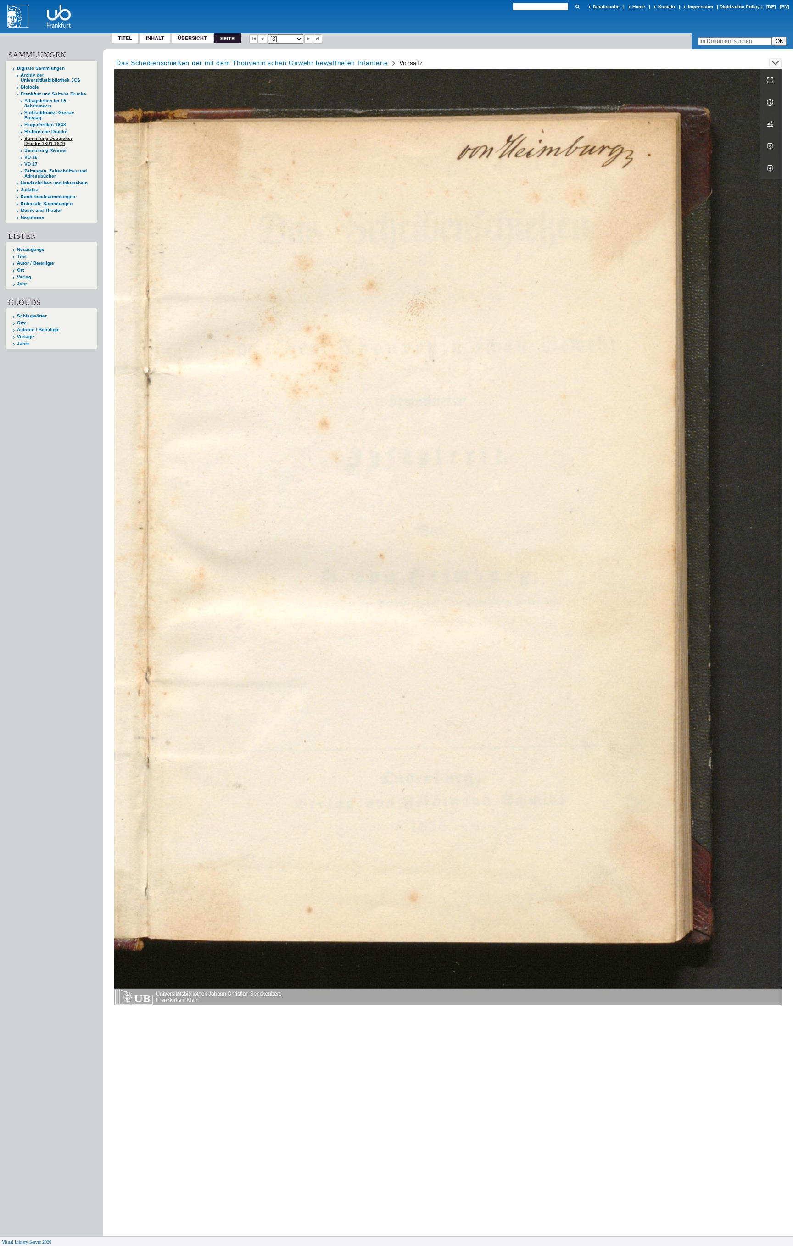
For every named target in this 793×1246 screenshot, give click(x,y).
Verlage (25, 336)
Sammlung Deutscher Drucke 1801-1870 (48, 141)
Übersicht (192, 37)
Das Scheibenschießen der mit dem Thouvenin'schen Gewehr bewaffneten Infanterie (252, 63)
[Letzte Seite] (317, 39)
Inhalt (155, 37)
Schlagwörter (32, 315)
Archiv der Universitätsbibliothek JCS (50, 77)
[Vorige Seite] (262, 39)
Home (638, 6)
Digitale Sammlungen (41, 68)
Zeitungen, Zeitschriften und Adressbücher (55, 173)
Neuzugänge (31, 249)
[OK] (577, 7)
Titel (125, 37)
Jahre (23, 343)
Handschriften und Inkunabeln (54, 182)
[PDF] (771, 146)
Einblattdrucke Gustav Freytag (49, 115)
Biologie (30, 86)
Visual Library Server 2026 (26, 1242)
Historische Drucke (45, 131)
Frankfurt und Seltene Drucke (53, 93)
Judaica (30, 189)
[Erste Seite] (253, 39)
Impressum (700, 6)
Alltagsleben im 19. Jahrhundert (45, 103)
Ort (20, 270)
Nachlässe (33, 217)
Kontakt (666, 6)
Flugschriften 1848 (45, 124)
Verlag (24, 276)
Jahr (22, 283)
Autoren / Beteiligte (38, 329)
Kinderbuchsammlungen (48, 196)
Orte (22, 322)
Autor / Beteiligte (35, 263)
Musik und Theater (41, 210)
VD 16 (31, 157)
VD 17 (31, 164)
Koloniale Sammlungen (47, 203)
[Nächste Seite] (308, 39)
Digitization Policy (740, 6)
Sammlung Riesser (45, 150)
